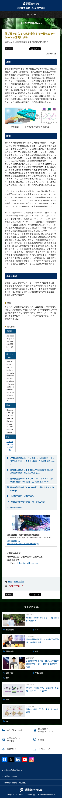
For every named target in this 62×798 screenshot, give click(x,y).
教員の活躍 (19, 581)
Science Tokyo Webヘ (13, 770)
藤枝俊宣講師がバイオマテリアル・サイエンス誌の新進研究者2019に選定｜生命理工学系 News (32, 480)
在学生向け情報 (10, 776)
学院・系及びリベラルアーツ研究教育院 (21, 543)
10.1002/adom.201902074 (10, 445)
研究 (10, 581)
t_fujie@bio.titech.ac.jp (27, 563)
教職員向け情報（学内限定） (15, 782)
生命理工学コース (15, 586)
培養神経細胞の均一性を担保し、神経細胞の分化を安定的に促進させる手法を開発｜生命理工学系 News (32, 461)
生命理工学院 (12, 541)
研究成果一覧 (16, 507)
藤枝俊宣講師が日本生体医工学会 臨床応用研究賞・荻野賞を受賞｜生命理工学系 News (32, 471)
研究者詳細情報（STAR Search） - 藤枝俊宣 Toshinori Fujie (32, 489)
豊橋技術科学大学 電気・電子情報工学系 (27, 501)
